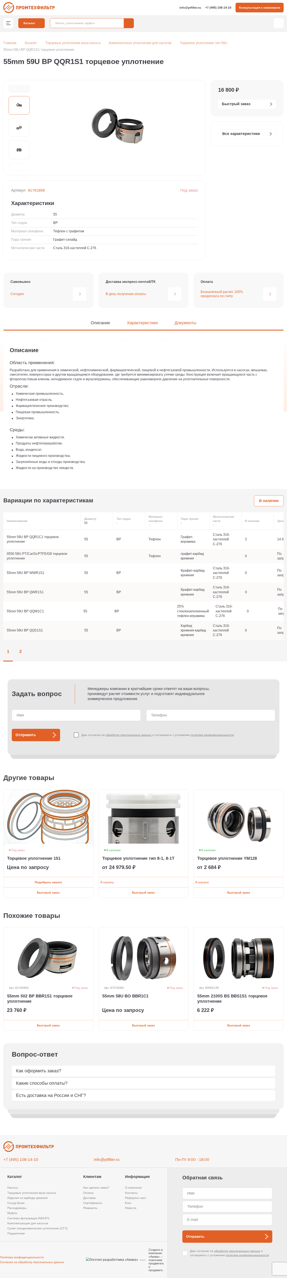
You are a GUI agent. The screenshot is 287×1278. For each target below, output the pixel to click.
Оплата (88, 1192)
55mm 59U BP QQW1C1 (25, 611)
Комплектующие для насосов (27, 1223)
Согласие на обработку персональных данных (32, 1262)
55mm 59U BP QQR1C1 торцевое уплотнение (33, 539)
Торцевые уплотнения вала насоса (72, 43)
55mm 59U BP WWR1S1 (25, 573)
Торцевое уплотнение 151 (34, 858)
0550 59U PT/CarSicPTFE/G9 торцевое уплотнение (37, 556)
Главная (9, 43)
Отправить (26, 735)
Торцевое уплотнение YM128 (227, 858)
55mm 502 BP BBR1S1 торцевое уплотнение (39, 999)
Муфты (12, 1213)
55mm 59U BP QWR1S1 (25, 592)
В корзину (107, 882)
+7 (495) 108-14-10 (218, 7)
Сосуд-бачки (16, 1203)
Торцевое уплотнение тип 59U (203, 43)
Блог (128, 1203)
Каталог (31, 43)
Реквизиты (90, 1208)
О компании (133, 1187)
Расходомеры (16, 1208)
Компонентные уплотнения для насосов (140, 43)
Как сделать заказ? (96, 1187)
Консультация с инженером (259, 7)
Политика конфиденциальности (22, 1257)
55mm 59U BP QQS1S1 (25, 630)
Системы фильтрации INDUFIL (28, 1218)
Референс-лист (135, 1198)
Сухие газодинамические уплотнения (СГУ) (37, 1228)
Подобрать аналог (48, 882)
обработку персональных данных (128, 735)
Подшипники (16, 1233)
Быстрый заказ (48, 892)
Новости (130, 1208)
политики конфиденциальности (212, 735)
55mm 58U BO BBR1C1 (125, 996)
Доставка (89, 1198)
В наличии (269, 501)
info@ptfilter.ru (190, 7)
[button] (19, 88)
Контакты (131, 1192)
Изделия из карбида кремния (27, 1198)
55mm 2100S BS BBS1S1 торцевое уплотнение (232, 999)
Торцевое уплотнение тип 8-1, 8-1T (138, 858)
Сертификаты (92, 1203)
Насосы (12, 1187)
